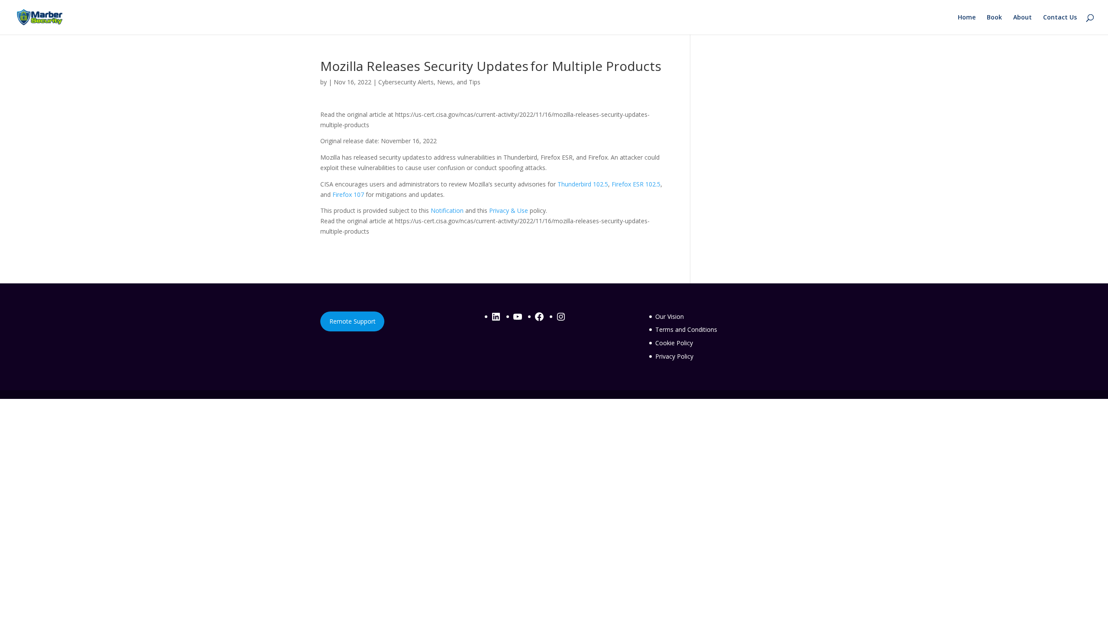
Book (994, 17)
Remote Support (352, 321)
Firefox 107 (348, 194)
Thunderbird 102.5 (582, 184)
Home (967, 17)
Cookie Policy (674, 343)
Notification (447, 210)
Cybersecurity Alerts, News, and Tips (429, 82)
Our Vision (669, 316)
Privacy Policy (674, 356)
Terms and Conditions (686, 329)
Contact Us (1060, 17)
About (1022, 17)
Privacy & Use (508, 210)
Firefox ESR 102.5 (636, 184)
